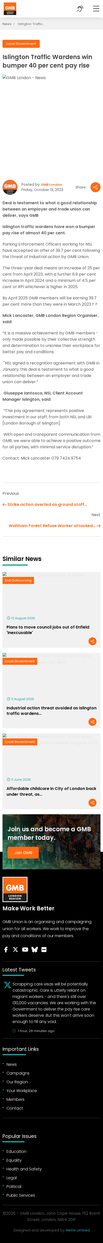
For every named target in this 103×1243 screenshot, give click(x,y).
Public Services (20, 1195)
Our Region (17, 1082)
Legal (11, 1178)
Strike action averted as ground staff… (47, 504)
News (7, 24)
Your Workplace (21, 1091)
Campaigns (18, 1073)
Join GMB (23, 853)
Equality (14, 1160)
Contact (14, 1108)
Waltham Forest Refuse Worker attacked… (52, 526)
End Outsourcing (18, 580)
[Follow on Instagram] (44, 949)
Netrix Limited (78, 1230)
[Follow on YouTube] (25, 949)
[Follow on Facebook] (6, 949)
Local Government (21, 44)
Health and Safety (24, 1169)
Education (16, 1151)
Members (15, 1099)
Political (13, 1186)
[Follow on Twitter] (15, 949)
